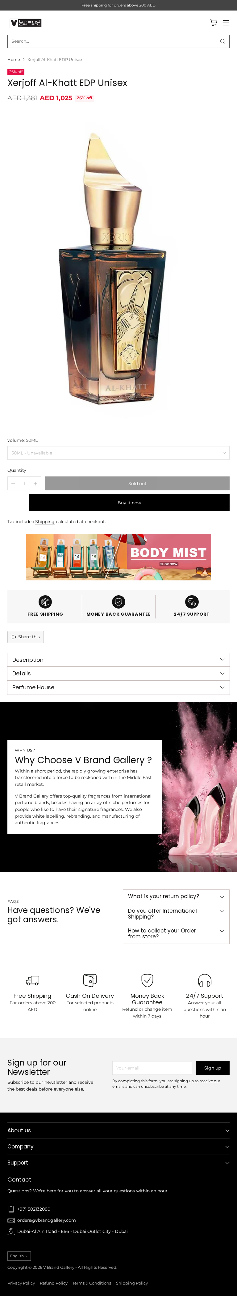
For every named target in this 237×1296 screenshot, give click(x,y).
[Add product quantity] (35, 483)
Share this (29, 636)
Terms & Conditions (92, 1283)
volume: (22, 440)
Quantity (16, 470)
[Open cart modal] (213, 22)
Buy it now (129, 503)
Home (13, 59)
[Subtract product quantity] (13, 483)
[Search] (223, 41)
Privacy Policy (21, 1283)
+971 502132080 (33, 1209)
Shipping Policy (132, 1283)
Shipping (45, 521)
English (17, 1256)
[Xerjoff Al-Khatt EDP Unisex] (118, 268)
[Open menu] (225, 22)
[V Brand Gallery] (25, 23)
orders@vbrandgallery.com (46, 1220)
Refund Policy (54, 1283)
